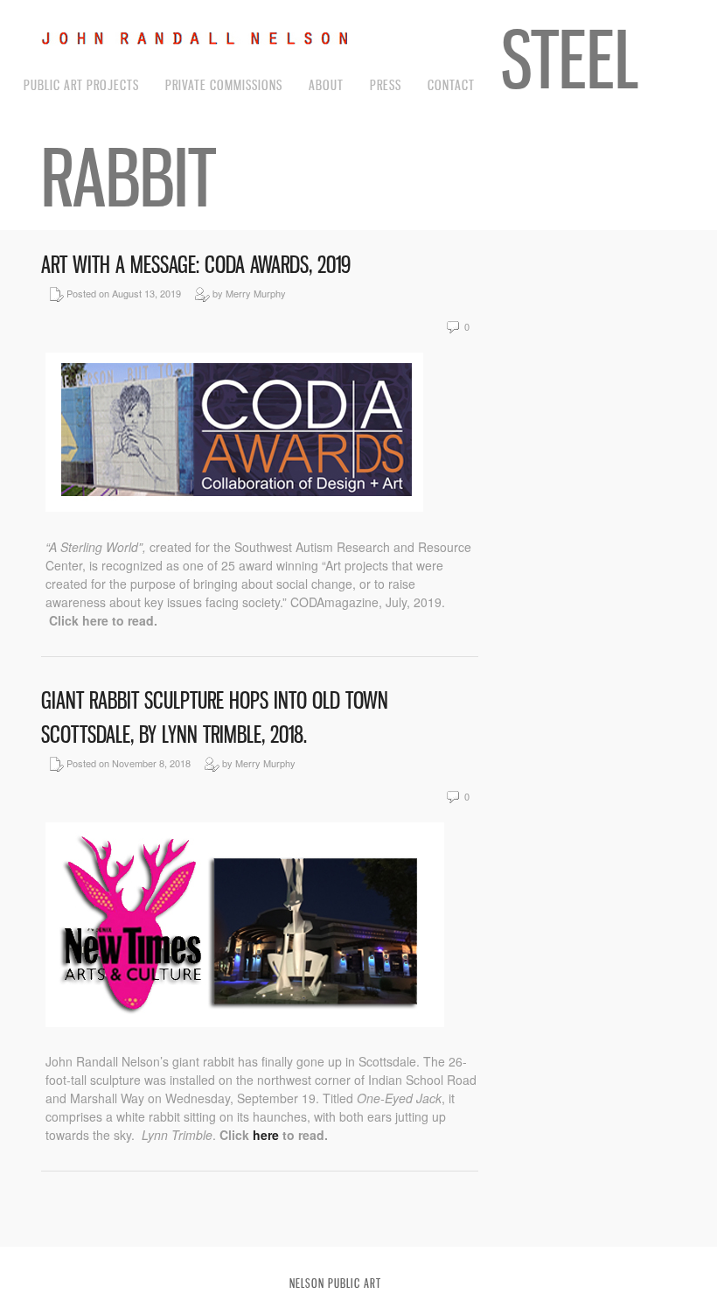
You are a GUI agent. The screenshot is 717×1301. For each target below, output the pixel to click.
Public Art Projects (81, 85)
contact (451, 85)
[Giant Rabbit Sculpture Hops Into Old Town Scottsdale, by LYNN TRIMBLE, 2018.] (244, 1022)
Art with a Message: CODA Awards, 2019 (196, 264)
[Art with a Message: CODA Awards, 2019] (234, 506)
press (385, 85)
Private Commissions (223, 85)
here (267, 1135)
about (326, 85)
